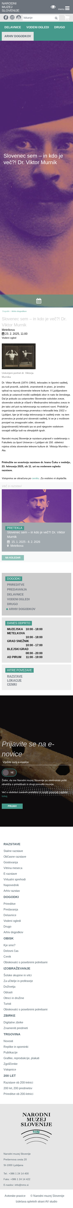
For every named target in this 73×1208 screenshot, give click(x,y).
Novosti (8, 1041)
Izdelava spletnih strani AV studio (36, 1201)
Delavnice (10, 915)
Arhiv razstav (12, 890)
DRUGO (59, 27)
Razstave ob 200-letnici (18, 1082)
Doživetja (9, 986)
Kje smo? (9, 945)
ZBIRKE (9, 1015)
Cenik (7, 956)
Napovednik (11, 885)
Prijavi (12, 806)
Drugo (7, 926)
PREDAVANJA (17, 589)
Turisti (7, 1003)
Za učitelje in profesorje (18, 980)
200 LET (10, 1075)
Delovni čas (11, 950)
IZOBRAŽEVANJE (17, 968)
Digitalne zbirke (13, 1022)
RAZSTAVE (15, 676)
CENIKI (12, 684)
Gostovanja (11, 862)
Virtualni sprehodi (15, 879)
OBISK (9, 938)
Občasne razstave (15, 856)
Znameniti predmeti (16, 1028)
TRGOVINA (12, 1034)
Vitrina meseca (13, 868)
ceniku (35, 478)
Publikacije (11, 1052)
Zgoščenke (11, 1063)
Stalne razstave (13, 850)
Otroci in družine (14, 998)
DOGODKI (11, 897)
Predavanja (11, 909)
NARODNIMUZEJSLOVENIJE (10, 7)
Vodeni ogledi (12, 920)
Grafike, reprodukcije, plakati (21, 1058)
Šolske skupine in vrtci (18, 975)
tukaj (4, 796)
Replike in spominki (16, 1046)
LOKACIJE (14, 680)
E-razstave (10, 873)
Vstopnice (10, 1069)
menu (61, 9)
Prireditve (10, 903)
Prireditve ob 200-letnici (18, 1093)
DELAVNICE (12, 27)
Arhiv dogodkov (17, 36)
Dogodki (5, 311)
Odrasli (8, 992)
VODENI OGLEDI (37, 27)
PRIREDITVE (15, 584)
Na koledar (12, 557)
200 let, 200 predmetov (18, 1088)
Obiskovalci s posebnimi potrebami (25, 962)
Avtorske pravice (15, 1195)
